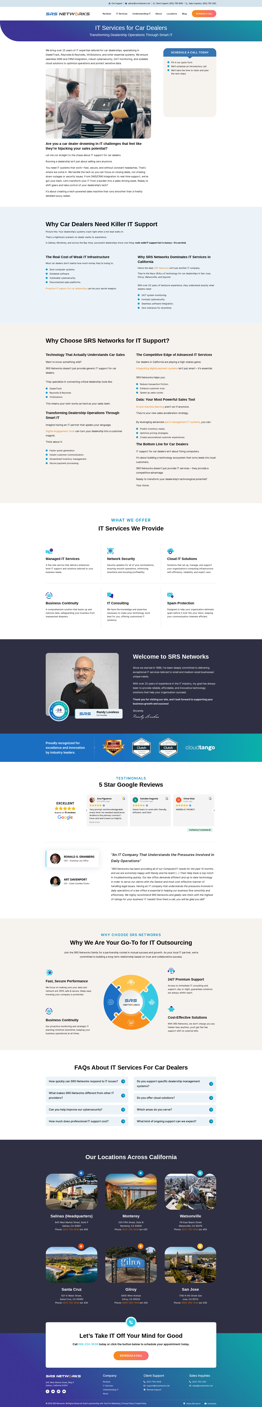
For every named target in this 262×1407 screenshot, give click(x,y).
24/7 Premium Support (186, 979)
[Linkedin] (58, 1391)
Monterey (131, 1216)
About (158, 13)
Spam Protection (180, 603)
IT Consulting (118, 603)
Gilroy (131, 1289)
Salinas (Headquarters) (71, 1216)
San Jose (190, 1289)
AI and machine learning (150, 406)
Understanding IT (141, 13)
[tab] (72, 858)
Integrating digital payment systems (157, 368)
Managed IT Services (63, 559)
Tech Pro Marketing (112, 1403)
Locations (172, 13)
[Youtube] (64, 1391)
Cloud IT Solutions (182, 559)
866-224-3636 (88, 1344)
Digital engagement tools (60, 431)
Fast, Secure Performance (67, 981)
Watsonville (190, 1216)
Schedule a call (204, 14)
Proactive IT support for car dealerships (66, 288)
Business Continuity (62, 603)
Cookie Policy (140, 1403)
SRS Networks (161, 268)
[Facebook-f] (47, 1391)
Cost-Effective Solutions (187, 1017)
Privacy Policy (128, 1403)
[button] (214, 810)
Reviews (107, 13)
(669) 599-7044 (130, 1302)
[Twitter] (53, 1391)
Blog (184, 13)
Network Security (121, 559)
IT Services (121, 13)
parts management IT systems (182, 422)
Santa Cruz (72, 1289)
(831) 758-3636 (71, 1229)
